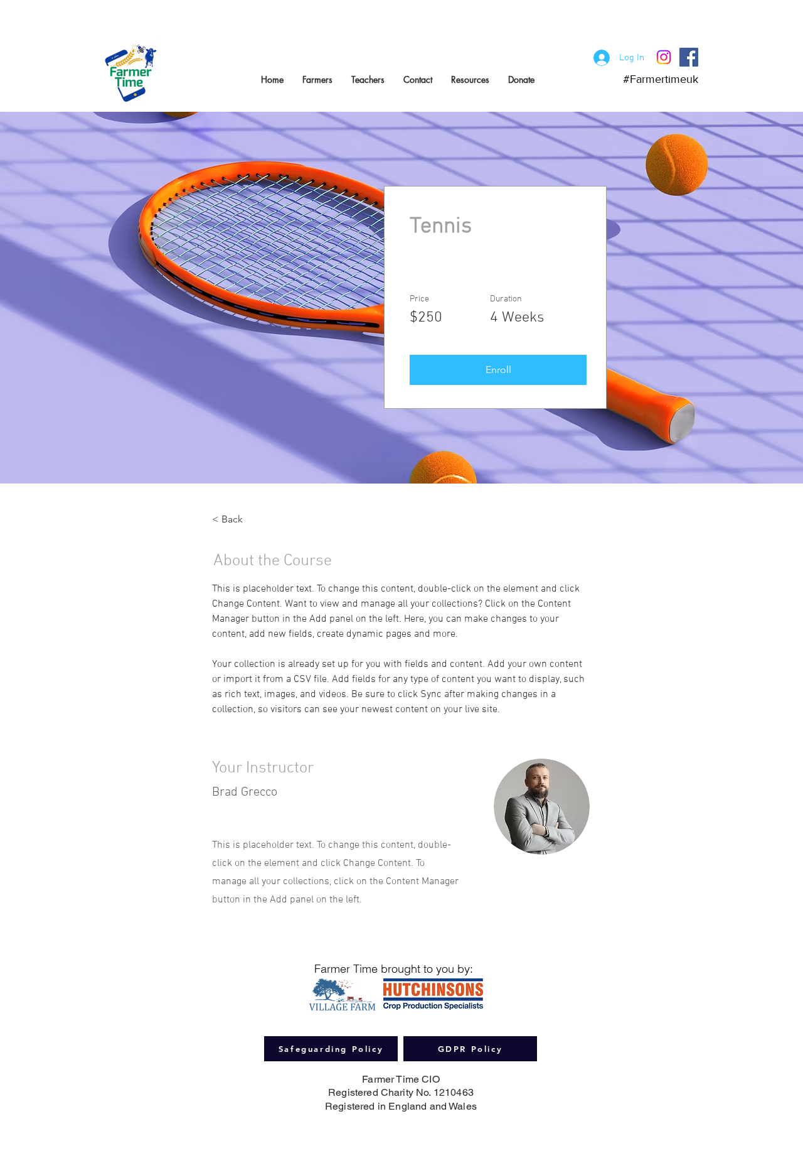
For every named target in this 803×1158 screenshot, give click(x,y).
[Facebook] (688, 57)
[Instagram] (663, 57)
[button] (498, 370)
